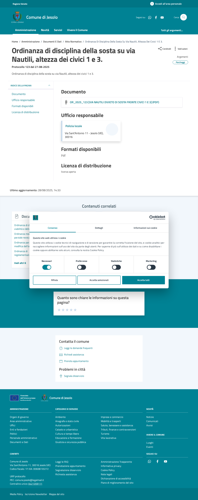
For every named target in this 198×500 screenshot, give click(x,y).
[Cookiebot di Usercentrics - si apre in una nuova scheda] (151, 217)
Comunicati (152, 421)
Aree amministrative (21, 421)
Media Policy (16, 494)
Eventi (149, 447)
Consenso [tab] (53, 228)
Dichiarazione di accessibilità (116, 478)
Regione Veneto (20, 3)
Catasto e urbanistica (66, 429)
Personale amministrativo (23, 438)
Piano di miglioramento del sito (117, 483)
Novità (45, 30)
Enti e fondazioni (19, 429)
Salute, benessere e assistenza (117, 425)
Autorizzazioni (62, 425)
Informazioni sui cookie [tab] (145, 228)
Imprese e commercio (112, 417)
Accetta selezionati (99, 280)
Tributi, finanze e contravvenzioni (118, 429)
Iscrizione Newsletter (36, 494)
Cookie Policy (108, 470)
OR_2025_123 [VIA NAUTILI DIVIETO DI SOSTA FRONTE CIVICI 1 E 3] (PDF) (114, 102)
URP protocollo (17, 476)
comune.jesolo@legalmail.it (29, 480)
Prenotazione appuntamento (70, 466)
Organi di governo (19, 417)
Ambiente (60, 417)
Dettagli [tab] (99, 228)
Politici (13, 434)
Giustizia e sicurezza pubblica (70, 442)
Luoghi (149, 443)
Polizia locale (73, 126)
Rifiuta (54, 280)
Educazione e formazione (68, 438)
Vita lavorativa (108, 438)
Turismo (105, 434)
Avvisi (149, 425)
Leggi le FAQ (61, 462)
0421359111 (35, 484)
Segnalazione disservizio (68, 470)
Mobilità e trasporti (111, 421)
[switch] (81, 267)
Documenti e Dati (19, 442)
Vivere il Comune (77, 30)
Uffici (12, 425)
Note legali (106, 474)
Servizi (58, 30)
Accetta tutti (143, 280)
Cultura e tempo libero (67, 434)
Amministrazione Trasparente (116, 462)
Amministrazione (25, 30)
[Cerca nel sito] (183, 17)
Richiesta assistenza (66, 474)
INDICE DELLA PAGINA (21, 85)
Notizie (150, 417)
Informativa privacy (111, 466)
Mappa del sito (56, 494)
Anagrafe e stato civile (67, 421)
